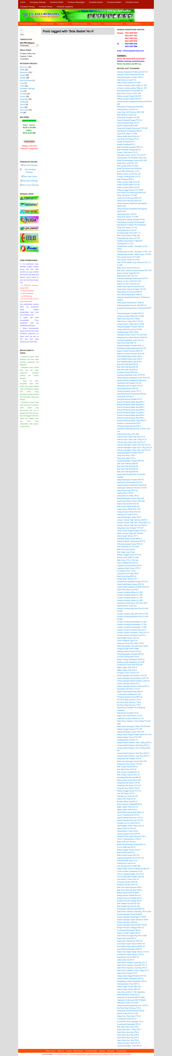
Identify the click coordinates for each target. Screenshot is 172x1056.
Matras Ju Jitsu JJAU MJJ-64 (128, 284)
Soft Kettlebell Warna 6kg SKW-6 (129, 359)
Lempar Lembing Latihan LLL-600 (130, 595)
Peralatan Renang (27, 6)
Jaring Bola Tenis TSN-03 (126, 214)
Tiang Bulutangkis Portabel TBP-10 (130, 313)
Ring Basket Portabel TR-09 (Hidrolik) (131, 225)
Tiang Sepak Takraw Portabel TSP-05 (131, 289)
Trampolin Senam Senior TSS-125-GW (132, 335)
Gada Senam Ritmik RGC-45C (129, 509)
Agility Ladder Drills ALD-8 (127, 667)
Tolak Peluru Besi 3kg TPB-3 (128, 1040)
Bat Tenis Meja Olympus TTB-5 (129, 700)
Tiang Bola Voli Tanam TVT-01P (129, 785)
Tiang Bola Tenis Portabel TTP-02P (130, 528)
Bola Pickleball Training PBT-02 (129, 150)
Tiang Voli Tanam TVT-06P (127, 195)
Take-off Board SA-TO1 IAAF (128, 547)
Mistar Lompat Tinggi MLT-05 (128, 273)
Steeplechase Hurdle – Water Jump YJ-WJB (134, 254)
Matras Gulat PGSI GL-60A (127, 1013)
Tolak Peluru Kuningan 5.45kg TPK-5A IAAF (133, 726)
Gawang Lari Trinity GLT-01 (127, 514)
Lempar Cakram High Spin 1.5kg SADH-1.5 (133, 523)
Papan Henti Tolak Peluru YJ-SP (129, 716)
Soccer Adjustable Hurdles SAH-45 (130, 877)
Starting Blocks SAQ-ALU (127, 606)
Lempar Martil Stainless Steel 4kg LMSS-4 (133, 756)
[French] (23, 43)
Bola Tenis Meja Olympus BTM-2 (129, 887)
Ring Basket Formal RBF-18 (128, 957)
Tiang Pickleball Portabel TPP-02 (129, 120)
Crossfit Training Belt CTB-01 (128, 657)
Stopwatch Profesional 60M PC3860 (131, 997)
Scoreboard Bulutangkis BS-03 (129, 930)
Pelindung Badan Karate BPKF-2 (129, 539)
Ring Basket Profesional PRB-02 (129, 131)
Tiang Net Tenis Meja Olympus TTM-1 (131, 836)
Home (22, 2)
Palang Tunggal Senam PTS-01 (129, 791)
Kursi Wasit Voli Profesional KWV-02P (131, 193)
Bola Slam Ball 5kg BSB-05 (127, 466)
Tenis (22, 107)
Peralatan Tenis (62, 24)
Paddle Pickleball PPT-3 (126, 144)
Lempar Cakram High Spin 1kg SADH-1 (132, 525)
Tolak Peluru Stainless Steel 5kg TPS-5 (132, 968)
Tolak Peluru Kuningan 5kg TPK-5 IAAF (132, 936)
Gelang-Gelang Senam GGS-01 (129, 651)
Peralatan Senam (45, 6)
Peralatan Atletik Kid (133, 24)
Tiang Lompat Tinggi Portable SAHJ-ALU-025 (134, 734)
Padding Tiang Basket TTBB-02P (129, 241)
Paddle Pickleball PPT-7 (126, 142)
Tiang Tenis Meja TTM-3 (126, 458)
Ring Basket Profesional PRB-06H (130, 107)
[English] (21, 43)
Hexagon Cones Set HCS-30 (128, 673)
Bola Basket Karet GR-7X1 (127, 276)
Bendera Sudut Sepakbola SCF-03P (131, 662)
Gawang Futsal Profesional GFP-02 (130, 75)
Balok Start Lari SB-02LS (126, 842)
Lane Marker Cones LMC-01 (128, 879)
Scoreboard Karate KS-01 (127, 1019)
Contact (68, 1051)
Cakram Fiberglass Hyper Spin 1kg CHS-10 (134, 450)
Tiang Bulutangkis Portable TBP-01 (130, 77)
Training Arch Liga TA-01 (126, 863)
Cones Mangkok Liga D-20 (127, 641)
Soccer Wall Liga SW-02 (126, 847)
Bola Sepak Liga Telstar (126, 552)
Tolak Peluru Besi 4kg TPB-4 (128, 1038)
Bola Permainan (26, 80)
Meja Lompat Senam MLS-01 (128, 855)
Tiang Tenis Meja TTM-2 (126, 455)
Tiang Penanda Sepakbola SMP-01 (130, 979)
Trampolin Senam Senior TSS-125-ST (131, 155)
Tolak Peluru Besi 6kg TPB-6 (128, 1032)
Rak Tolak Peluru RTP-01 (126, 769)
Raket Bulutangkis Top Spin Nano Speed (132, 646)
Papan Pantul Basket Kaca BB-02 (130, 692)
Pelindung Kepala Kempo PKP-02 (130, 544)
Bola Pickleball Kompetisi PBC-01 (130, 147)
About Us (60, 1051)
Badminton (24, 72)
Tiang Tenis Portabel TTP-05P (128, 117)
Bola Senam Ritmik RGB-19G (128, 235)
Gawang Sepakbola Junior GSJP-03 (131, 375)
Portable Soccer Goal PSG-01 (128, 823)
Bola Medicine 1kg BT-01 (126, 80)
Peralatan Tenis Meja (79, 24)
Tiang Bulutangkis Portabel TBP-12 (130, 346)
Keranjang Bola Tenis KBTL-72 (128, 233)
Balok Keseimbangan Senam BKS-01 (131, 844)
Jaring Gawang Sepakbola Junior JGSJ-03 (133, 378)
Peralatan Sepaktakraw (28, 24)
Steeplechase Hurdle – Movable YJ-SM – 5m (134, 252)
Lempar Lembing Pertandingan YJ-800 (131, 627)
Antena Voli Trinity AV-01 (126, 799)
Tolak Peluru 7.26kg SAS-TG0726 (130, 321)
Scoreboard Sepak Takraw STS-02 (130, 954)
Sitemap (102, 1051)
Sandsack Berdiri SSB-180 (127, 372)
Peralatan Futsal (131, 2)
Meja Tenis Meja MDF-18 (126, 576)
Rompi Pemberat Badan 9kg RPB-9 (130, 418)
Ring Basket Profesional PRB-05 (129, 292)
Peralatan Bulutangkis (76, 2)
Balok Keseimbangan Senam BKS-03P (132, 160)
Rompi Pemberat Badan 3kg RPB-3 (130, 402)
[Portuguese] (29, 43)
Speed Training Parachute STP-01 (130, 820)
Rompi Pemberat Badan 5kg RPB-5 (130, 407)
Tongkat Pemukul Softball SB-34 (129, 898)
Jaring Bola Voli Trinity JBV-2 (128, 574)
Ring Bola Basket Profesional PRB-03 (131, 394)
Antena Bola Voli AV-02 (125, 960)
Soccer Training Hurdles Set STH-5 (130, 874)
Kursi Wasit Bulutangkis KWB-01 (129, 295)
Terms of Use (50, 1051)
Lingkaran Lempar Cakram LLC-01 (130, 718)
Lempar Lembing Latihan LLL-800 (130, 600)
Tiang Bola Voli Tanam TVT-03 (128, 689)
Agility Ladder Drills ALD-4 (127, 670)
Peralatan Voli (96, 24)
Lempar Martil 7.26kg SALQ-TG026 (130, 324)
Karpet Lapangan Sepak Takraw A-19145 (132, 920)
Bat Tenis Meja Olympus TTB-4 (129, 702)
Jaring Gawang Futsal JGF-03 (128, 834)
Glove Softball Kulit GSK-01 (127, 563)
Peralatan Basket (96, 2)
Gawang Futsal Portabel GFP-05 (129, 482)
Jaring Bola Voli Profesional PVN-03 (130, 1011)
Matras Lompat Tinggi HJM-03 (128, 933)
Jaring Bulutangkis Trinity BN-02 (129, 1046)
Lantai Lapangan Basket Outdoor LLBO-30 (133, 681)
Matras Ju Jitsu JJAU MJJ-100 (129, 281)
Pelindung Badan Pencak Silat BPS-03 (131, 305)
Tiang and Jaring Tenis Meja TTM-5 (130, 643)
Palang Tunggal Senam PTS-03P (129, 729)
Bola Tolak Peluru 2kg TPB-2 (128, 1027)
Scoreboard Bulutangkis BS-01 (129, 1024)
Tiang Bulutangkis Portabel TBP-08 (130, 461)
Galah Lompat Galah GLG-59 (128, 187)
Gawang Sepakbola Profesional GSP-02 (132, 278)
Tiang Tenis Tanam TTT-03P (127, 217)
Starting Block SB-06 (125, 493)
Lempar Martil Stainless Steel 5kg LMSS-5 (133, 753)
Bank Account (78, 1051)
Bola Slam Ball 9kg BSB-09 (127, 364)
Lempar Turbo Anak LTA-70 (127, 152)
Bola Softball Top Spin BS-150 (128, 903)
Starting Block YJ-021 (125, 244)
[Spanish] (34, 43)
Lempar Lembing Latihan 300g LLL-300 (132, 85)
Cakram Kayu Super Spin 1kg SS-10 (131, 442)
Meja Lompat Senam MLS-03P (129, 780)
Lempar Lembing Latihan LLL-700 (130, 598)
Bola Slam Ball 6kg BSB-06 (127, 463)
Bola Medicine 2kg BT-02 (126, 115)
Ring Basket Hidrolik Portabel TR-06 (131, 219)
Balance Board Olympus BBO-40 (129, 351)
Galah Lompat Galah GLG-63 (128, 185)
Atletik (22, 70)
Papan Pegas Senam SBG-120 (129, 987)
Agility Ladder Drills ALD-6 (127, 810)
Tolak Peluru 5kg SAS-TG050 (128, 319)
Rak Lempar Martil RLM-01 (127, 767)
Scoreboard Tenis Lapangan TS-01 (130, 1021)
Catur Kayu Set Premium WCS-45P (130, 112)
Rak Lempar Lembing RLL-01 (128, 772)
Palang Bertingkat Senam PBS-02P (130, 732)
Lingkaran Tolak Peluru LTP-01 (128, 568)
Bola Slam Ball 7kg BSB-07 (127, 370)
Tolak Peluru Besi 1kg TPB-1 (128, 590)
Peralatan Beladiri (114, 2)
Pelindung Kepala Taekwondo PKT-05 (131, 348)
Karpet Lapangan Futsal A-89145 (129, 914)
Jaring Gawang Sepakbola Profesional (131, 380)
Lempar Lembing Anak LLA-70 (128, 177)
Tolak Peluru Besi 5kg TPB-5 (128, 1035)
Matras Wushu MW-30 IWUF (128, 893)
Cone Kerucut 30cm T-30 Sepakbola (131, 992)
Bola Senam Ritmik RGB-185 (128, 506)
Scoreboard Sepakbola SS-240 (129, 694)
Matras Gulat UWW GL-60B (127, 557)
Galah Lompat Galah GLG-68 (128, 182)
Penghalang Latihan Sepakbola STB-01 (132, 981)
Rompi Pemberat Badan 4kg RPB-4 (130, 405)
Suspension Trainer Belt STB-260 (129, 665)
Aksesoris (24, 67)
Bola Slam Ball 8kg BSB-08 (127, 367)
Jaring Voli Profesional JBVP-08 (129, 201)
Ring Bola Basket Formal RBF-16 (130, 91)
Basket (22, 75)
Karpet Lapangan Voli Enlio (127, 922)
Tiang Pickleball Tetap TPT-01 (128, 123)
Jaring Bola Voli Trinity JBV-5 (128, 496)
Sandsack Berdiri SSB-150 (127, 882)
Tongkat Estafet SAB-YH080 (128, 649)
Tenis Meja (24, 110)
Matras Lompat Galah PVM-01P (129, 99)
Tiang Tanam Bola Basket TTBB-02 (130, 303)
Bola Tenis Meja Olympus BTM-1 (129, 890)
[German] (25, 43)
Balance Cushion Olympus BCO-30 (130, 354)
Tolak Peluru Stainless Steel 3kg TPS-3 (132, 962)
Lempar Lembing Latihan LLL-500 (130, 592)
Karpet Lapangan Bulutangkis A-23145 (131, 917)
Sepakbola (24, 99)
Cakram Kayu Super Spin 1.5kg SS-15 (131, 439)
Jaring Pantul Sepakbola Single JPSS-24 (132, 581)
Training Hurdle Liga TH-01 (127, 861)
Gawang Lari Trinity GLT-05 (127, 796)
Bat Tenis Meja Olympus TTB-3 (129, 1008)
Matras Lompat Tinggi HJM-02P (129, 96)
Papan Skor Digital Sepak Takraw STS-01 (133, 952)
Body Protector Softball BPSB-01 (129, 804)
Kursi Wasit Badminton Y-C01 (128, 171)
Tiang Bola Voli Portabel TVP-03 (129, 383)
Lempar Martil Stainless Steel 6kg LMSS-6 (133, 745)
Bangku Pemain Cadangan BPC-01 (130, 928)
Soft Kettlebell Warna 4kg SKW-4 (129, 362)
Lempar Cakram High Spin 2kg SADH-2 (132, 520)
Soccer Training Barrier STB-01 (129, 839)
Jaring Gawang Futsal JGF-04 (128, 1043)
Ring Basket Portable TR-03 (127, 713)
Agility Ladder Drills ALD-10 (127, 807)
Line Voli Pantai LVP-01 (126, 793)
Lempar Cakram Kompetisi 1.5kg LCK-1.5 (133, 632)
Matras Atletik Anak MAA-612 (128, 136)
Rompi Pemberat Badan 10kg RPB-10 (131, 421)
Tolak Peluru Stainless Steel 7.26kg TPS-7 (133, 970)
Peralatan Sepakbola (65, 6)
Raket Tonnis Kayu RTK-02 (127, 490)
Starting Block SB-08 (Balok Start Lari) (131, 158)
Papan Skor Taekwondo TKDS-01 (130, 941)
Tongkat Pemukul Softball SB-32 (129, 901)
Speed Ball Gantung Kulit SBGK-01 (130, 812)
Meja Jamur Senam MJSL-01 (128, 268)
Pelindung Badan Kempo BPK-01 (129, 697)
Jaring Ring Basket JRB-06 (127, 388)
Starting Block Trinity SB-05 (127, 831)
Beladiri (23, 78)
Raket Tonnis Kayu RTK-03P (128, 434)
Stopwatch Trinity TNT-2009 (127, 1003)
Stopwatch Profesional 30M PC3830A (131, 1000)
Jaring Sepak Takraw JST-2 (127, 579)
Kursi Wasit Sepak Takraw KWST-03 (131, 944)
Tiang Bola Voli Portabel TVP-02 (129, 759)
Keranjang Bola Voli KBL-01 (127, 740)
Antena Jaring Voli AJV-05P (127, 126)
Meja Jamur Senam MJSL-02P (129, 93)
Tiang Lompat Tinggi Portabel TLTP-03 (131, 531)
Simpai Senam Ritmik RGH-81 (129, 512)
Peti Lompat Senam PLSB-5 (128, 166)
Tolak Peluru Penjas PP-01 (127, 973)
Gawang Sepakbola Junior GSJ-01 (130, 340)
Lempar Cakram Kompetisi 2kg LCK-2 (131, 630)
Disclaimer (110, 1051)
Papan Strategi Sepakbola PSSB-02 (130, 659)
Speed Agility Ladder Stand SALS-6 (130, 826)
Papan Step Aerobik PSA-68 (128, 504)
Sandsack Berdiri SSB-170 (127, 885)
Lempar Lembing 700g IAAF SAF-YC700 (132, 614)
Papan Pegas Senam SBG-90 (128, 989)
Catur (22, 83)
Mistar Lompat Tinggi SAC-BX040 (130, 533)
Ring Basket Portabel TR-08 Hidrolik (131, 222)
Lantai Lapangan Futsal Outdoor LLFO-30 (133, 678)
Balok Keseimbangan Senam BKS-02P (132, 761)
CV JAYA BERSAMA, (47, 1054)
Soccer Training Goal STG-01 (128, 815)
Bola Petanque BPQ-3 (125, 179)
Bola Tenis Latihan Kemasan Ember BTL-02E (134, 270)
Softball (23, 102)
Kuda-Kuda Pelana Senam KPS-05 (130, 584)
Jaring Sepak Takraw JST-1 (127, 536)
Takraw (22, 104)
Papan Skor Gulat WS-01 (126, 938)
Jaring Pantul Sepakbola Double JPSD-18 (133, 587)
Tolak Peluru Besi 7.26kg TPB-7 (129, 1030)
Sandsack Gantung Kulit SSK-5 (129, 423)
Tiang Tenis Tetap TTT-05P (127, 134)
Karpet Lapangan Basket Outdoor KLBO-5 (133, 686)
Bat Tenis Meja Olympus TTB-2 (129, 705)
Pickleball (23, 94)
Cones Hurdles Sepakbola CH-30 (130, 871)
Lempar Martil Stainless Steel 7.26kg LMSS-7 (134, 743)
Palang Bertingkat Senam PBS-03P (130, 498)
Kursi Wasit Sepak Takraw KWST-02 (131, 946)
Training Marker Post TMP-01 (128, 984)
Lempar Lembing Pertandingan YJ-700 (131, 624)
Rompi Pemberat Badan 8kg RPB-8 (130, 415)
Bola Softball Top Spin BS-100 (128, 906)
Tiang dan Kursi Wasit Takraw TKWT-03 (132, 337)
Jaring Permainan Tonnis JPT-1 (129, 391)
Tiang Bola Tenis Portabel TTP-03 (129, 386)
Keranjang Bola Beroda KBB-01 (129, 777)
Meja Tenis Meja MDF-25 (126, 343)
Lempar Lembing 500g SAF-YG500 (130, 316)
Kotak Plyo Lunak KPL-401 (127, 163)
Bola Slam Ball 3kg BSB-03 (127, 472)
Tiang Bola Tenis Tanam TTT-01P (129, 764)
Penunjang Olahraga (38, 2)
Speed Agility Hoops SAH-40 (128, 638)
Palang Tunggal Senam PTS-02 (129, 555)
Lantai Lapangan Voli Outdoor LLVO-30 (132, 675)
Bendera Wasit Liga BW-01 (127, 801)
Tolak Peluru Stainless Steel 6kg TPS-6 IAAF (134, 912)
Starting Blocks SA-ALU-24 (127, 109)
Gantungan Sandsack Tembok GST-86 (132, 488)
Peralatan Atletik (56, 2)
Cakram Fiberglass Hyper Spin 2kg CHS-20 (134, 445)
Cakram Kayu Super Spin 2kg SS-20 (131, 437)
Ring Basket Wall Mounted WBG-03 (130, 909)
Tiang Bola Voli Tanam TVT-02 (128, 783)
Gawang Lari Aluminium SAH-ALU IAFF (132, 603)
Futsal (22, 86)
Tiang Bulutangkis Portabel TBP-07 (130, 453)
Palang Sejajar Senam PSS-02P (129, 737)
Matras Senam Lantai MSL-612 (129, 174)
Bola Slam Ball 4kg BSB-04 (127, 469)
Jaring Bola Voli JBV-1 (125, 396)
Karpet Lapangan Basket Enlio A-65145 (132, 925)
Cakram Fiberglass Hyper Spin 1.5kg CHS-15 (134, 447)
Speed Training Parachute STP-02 (130, 818)
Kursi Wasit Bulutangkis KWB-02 (129, 949)
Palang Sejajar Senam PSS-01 (128, 850)
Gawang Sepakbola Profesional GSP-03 (132, 72)
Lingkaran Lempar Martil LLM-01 (129, 565)
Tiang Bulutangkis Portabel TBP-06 (130, 480)
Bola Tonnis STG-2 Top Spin (127, 560)
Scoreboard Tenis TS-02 (126, 571)
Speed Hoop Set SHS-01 (126, 828)
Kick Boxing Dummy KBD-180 (128, 866)
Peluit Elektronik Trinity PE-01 (128, 995)
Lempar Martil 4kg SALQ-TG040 (129, 329)
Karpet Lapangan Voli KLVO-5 (128, 683)
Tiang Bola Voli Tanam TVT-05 (128, 238)
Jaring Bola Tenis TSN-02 (126, 230)
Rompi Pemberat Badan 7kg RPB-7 (130, 413)
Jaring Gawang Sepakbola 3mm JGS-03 (132, 1005)
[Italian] (27, 43)
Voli (21, 113)
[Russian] (31, 43)
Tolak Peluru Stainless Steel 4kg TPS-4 (132, 965)
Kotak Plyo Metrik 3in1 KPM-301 (129, 168)
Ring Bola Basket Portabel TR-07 (129, 399)
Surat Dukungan (91, 1051)
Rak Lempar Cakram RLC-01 (128, 775)
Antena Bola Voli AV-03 (125, 852)
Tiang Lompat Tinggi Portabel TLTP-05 (131, 976)
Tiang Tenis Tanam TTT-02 (127, 228)
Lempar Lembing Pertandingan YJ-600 (131, 622)
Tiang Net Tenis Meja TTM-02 (128, 788)
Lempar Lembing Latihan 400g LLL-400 (132, 88)
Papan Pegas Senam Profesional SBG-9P (133, 869)
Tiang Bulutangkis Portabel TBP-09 (130, 327)
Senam (22, 96)
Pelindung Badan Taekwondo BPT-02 (131, 541)
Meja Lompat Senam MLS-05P (129, 83)
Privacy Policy (121, 1051)
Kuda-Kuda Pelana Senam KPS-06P (131, 501)
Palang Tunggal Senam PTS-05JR (130, 190)
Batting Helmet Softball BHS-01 (129, 895)
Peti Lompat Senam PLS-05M (128, 257)
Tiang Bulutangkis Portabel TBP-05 (130, 654)
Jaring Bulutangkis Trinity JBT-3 (129, 517)
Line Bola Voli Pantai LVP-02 (128, 139)
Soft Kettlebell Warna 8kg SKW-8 (129, 356)
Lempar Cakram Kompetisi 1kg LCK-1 (131, 635)
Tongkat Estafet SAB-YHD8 (127, 332)
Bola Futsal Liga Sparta (126, 549)
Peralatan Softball (46, 24)
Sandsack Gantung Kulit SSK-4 (129, 426)
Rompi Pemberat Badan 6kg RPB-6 (130, 410)
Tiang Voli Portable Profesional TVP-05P (132, 128)
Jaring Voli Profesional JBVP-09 (129, 198)
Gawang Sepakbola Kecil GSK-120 (130, 858)
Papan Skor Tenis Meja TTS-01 (129, 1016)
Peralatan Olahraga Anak (113, 24)
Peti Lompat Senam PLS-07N (128, 260)
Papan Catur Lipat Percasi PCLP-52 (131, 286)
